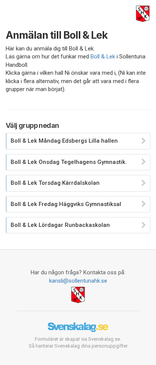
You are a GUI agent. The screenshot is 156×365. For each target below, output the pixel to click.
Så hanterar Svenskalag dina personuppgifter (78, 346)
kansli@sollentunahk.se (78, 280)
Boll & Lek (102, 56)
